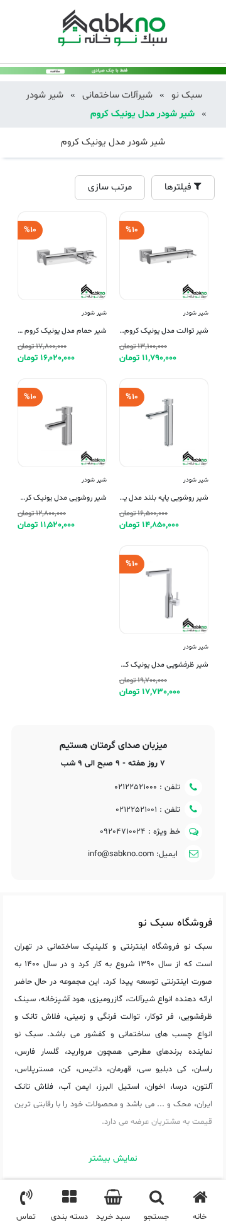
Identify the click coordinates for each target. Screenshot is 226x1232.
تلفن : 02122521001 (148, 809)
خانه (200, 1217)
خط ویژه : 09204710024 (140, 831)
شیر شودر (44, 95)
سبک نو (186, 95)
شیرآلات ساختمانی (117, 95)
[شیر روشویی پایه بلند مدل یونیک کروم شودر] (163, 455)
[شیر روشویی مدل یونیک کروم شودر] (62, 455)
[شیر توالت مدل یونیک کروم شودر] (163, 288)
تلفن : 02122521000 (147, 787)
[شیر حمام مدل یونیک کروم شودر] (62, 288)
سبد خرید (113, 1217)
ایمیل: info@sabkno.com (134, 854)
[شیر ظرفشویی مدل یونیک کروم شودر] (163, 622)
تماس (26, 1217)
